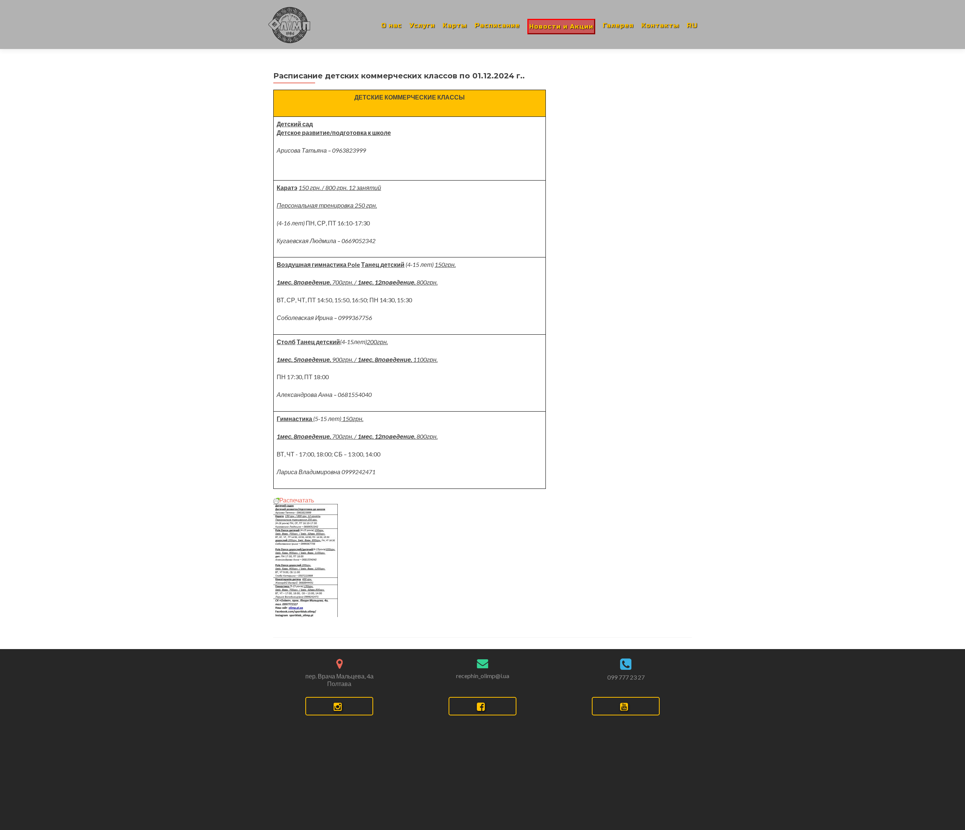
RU (692, 25)
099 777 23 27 (626, 677)
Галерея (618, 25)
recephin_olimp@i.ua (482, 675)
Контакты (660, 25)
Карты (455, 25)
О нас (391, 25)
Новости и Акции (561, 27)
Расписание (497, 25)
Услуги (422, 25)
